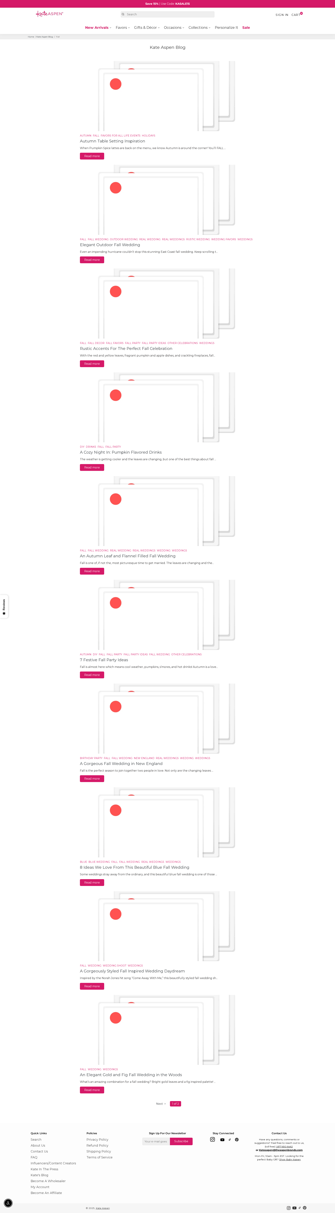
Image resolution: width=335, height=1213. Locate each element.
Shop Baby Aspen (290, 1159)
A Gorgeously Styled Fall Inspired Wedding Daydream (132, 971)
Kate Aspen (103, 1208)
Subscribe (181, 1141)
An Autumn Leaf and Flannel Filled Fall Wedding (128, 556)
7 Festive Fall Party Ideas (104, 659)
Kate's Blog (39, 1175)
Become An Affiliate (46, 1193)
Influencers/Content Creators (53, 1163)
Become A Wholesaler (48, 1181)
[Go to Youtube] (222, 1140)
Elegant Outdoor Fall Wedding (110, 244)
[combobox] (167, 14)
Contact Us (39, 1151)
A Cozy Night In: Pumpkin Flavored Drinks (121, 452)
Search (36, 1140)
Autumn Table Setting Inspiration (112, 141)
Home (31, 36)
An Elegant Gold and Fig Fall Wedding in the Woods (131, 1074)
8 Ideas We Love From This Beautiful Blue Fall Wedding (134, 867)
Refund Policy (97, 1145)
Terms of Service (100, 1157)
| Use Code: (167, 3)
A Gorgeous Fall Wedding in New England (121, 763)
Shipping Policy (99, 1151)
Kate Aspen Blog (44, 36)
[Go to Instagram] (212, 1140)
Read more (92, 156)
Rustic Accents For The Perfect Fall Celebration (126, 348)
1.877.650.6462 (284, 1146)
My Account (40, 1187)
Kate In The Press (44, 1169)
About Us (38, 1145)
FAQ (34, 1157)
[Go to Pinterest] (237, 1140)
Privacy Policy (97, 1140)
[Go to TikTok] (230, 1140)
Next (160, 1103)
